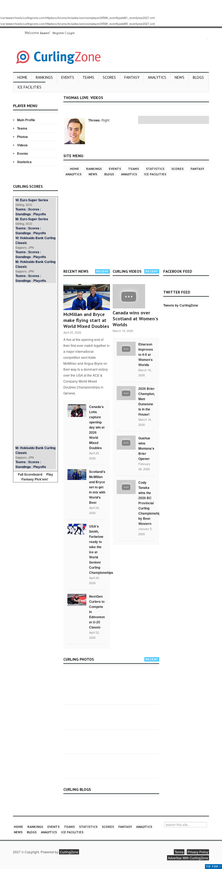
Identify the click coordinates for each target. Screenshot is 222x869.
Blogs (198, 77)
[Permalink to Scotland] (76, 474)
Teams (88, 77)
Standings (23, 214)
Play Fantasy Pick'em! (37, 477)
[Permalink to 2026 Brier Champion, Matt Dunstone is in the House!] (126, 393)
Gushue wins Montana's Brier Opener (146, 448)
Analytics (157, 77)
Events (67, 77)
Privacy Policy (198, 852)
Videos (22, 145)
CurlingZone (69, 852)
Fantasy (131, 77)
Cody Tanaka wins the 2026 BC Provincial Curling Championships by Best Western (150, 503)
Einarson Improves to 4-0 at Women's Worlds (145, 354)
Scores (109, 77)
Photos (22, 136)
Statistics (24, 161)
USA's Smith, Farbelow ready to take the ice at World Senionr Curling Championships (101, 549)
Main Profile (26, 119)
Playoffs (39, 214)
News (179, 77)
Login (71, 33)
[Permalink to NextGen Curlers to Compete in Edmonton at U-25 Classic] (76, 599)
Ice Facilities (29, 87)
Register (58, 33)
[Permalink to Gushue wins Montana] (126, 442)
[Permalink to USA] (76, 529)
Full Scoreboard (30, 474)
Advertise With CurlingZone (188, 857)
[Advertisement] (35, 364)
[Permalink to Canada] (76, 410)
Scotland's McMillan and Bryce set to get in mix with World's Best (97, 487)
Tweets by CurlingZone (180, 305)
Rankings (44, 77)
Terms (179, 852)
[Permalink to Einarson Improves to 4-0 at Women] (126, 348)
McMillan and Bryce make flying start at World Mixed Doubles (86, 320)
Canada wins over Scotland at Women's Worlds (135, 319)
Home (22, 77)
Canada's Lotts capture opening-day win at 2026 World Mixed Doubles (97, 427)
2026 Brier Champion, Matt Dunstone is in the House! (146, 401)
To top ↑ (213, 866)
